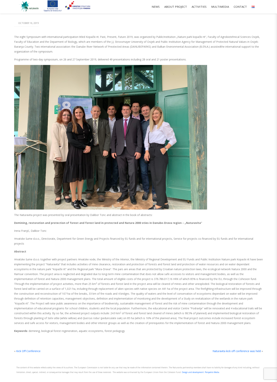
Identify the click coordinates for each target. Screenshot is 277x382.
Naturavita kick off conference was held (237, 351)
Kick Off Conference (28, 351)
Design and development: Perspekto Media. (201, 372)
